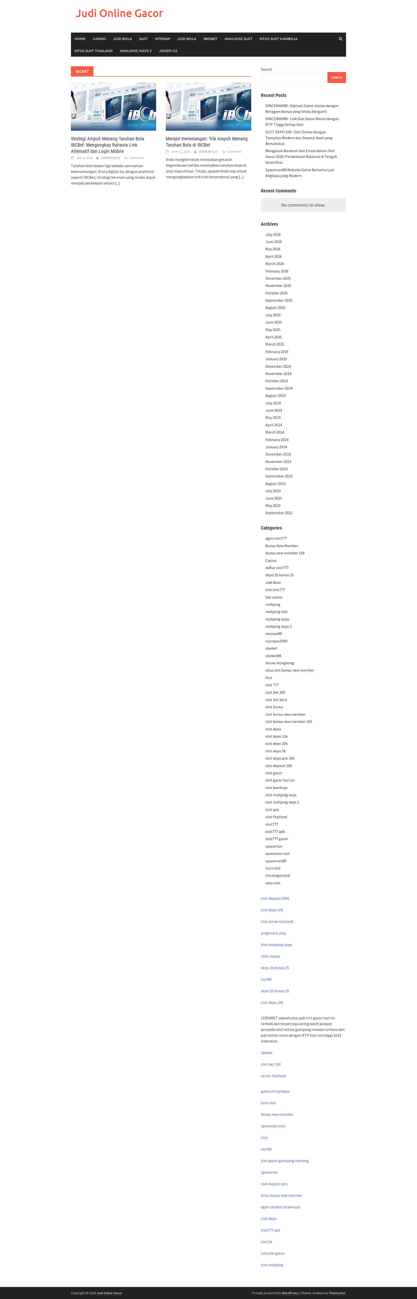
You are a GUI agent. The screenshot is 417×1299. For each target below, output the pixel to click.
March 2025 (274, 344)
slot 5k (266, 1241)
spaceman (273, 846)
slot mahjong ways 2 (282, 802)
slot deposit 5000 (275, 898)
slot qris (272, 809)
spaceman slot (277, 853)
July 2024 (273, 403)
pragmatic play (273, 933)
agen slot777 (276, 538)
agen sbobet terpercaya (280, 1206)
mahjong (272, 604)
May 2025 (272, 329)
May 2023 (272, 505)
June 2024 (273, 410)
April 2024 (273, 424)
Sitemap (162, 38)
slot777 (271, 824)
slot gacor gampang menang (285, 1160)
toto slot (273, 868)
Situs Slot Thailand (94, 50)
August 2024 (275, 395)
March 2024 (274, 432)
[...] (117, 183)
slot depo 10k (276, 736)
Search (266, 69)
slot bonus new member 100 (288, 721)
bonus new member (277, 1114)
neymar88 (273, 633)
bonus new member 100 (285, 553)
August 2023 (275, 483)
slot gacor (273, 772)
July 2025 (273, 315)
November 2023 (278, 461)
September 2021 (278, 512)
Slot (143, 38)
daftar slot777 (277, 567)
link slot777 (275, 589)
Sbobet (210, 38)
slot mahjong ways (281, 794)
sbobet (271, 648)
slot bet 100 (271, 1064)
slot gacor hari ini (279, 780)
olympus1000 (276, 641)
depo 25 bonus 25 (279, 574)
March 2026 (274, 263)
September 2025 (278, 300)
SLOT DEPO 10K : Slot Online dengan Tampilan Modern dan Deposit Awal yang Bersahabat (299, 137)
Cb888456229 (110, 158)
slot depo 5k (275, 750)
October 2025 (276, 293)
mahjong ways (277, 619)
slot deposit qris (274, 1183)
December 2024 (278, 366)
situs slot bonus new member (289, 670)
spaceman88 (275, 860)
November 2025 (278, 285)
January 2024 (276, 446)
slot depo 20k (276, 743)
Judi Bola (122, 38)
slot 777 (272, 684)
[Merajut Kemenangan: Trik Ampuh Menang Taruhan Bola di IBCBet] (208, 106)
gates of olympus (275, 1091)
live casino (274, 597)
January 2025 (276, 358)
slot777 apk (275, 831)
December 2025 (278, 278)
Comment (137, 158)
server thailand (273, 1075)
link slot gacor (273, 1253)
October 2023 (276, 468)
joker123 (168, 50)
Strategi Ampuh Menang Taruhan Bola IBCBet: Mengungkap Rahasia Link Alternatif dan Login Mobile (107, 145)
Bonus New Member (281, 545)
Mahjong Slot (238, 38)
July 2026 (273, 234)
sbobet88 (273, 655)
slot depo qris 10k (279, 758)
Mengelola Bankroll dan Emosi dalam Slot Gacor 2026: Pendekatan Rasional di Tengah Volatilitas (301, 156)
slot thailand (276, 816)
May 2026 (272, 248)
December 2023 (278, 454)
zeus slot (272, 882)
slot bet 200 (275, 692)
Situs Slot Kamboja (279, 38)
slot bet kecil (276, 699)
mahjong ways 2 (136, 50)
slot (309, 1017)
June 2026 (273, 241)
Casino (99, 38)
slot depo (273, 729)
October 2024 (276, 380)
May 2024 (272, 417)
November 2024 (278, 373)
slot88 (266, 979)
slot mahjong (272, 1264)
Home (80, 38)
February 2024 (276, 439)
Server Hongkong (279, 662)
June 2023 (273, 498)
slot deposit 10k (278, 765)
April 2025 (273, 336)
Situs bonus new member (281, 1195)
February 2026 (276, 271)
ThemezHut (337, 1293)
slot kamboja (276, 787)
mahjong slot (276, 611)
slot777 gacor (276, 838)
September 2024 (278, 388)
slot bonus (274, 706)
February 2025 (276, 351)
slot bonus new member (285, 714)
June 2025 (273, 322)
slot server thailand (277, 921)
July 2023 (273, 490)
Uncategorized (277, 875)
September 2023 (278, 476)
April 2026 (273, 256)
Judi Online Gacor (119, 13)
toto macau (270, 956)
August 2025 (275, 307)
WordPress (290, 1293)
